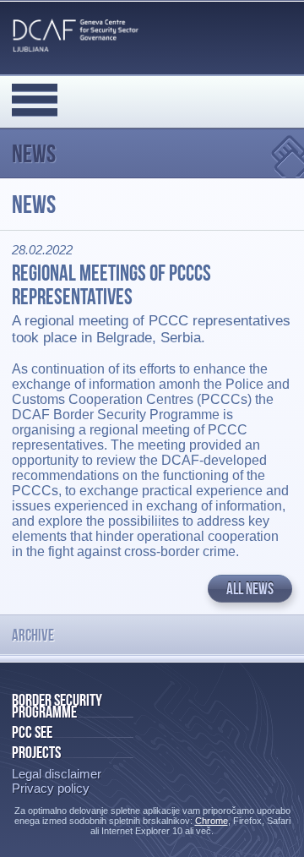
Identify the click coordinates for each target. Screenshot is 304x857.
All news (250, 589)
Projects (36, 752)
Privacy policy (51, 788)
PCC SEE (32, 732)
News (34, 153)
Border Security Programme (57, 706)
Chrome (211, 821)
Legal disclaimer (56, 774)
